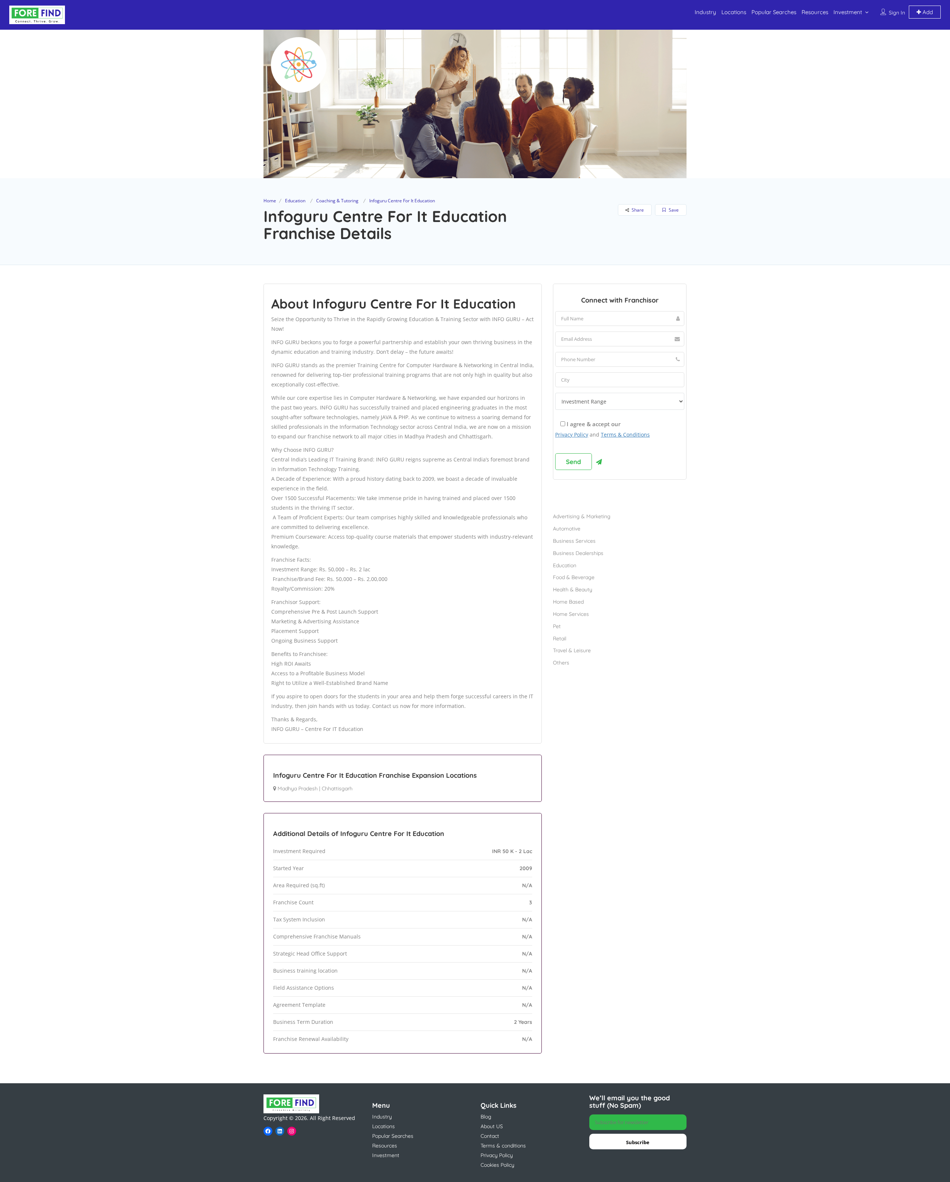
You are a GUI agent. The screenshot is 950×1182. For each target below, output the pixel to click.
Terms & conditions (503, 1145)
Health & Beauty (572, 589)
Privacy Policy (571, 434)
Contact (490, 1136)
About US (492, 1126)
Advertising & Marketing (581, 516)
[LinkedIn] (279, 1131)
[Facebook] (267, 1131)
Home (269, 200)
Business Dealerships (578, 553)
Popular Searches (773, 12)
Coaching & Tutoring (337, 200)
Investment (847, 12)
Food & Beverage (573, 577)
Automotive (566, 528)
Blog (486, 1116)
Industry (705, 12)
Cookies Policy (497, 1165)
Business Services (574, 541)
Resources (815, 12)
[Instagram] (291, 1131)
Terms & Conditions (625, 434)
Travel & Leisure (572, 650)
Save (673, 210)
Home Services (571, 614)
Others (561, 662)
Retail (559, 638)
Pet (557, 626)
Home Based (568, 601)
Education (295, 200)
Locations (733, 12)
